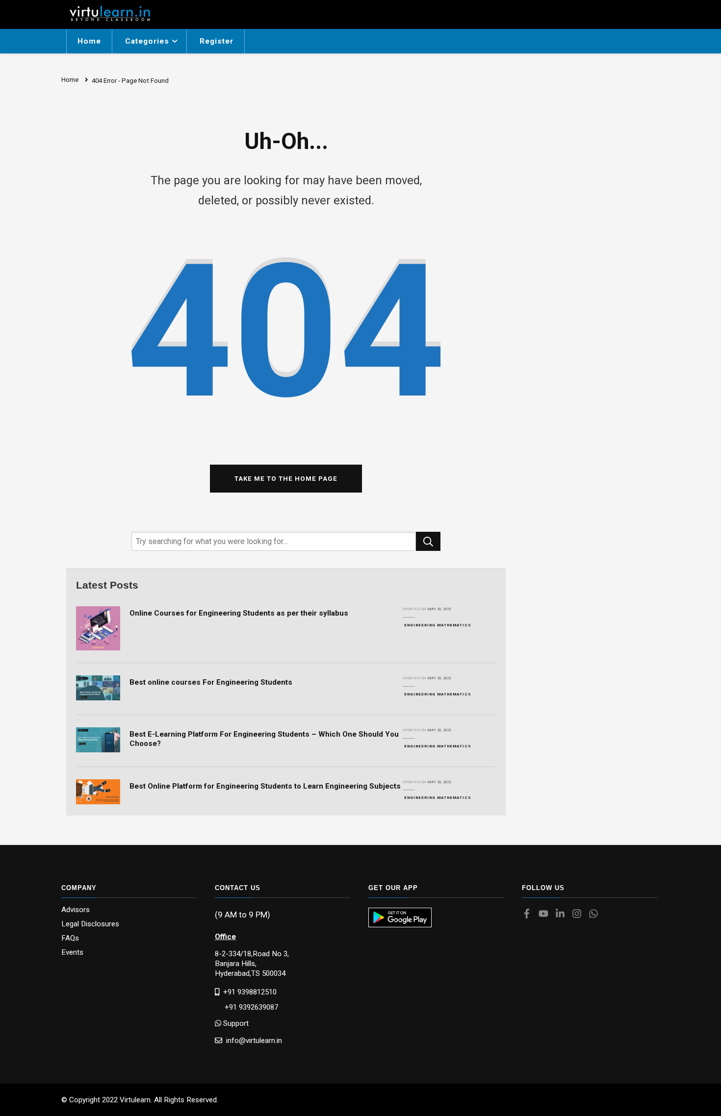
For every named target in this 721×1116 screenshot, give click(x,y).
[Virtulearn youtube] (546, 914)
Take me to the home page (285, 478)
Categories (147, 41)
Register (216, 41)
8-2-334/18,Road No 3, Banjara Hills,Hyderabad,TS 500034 (252, 963)
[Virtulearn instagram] (579, 914)
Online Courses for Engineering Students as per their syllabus (238, 613)
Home (89, 41)
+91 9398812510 (248, 991)
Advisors (75, 910)
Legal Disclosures (90, 924)
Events (72, 952)
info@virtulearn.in (252, 1040)
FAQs (70, 938)
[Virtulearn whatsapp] (596, 914)
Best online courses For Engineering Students (210, 682)
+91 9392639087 (246, 1007)
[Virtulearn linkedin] (562, 914)
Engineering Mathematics (437, 625)
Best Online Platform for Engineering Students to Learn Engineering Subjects (265, 786)
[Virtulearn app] (400, 917)
